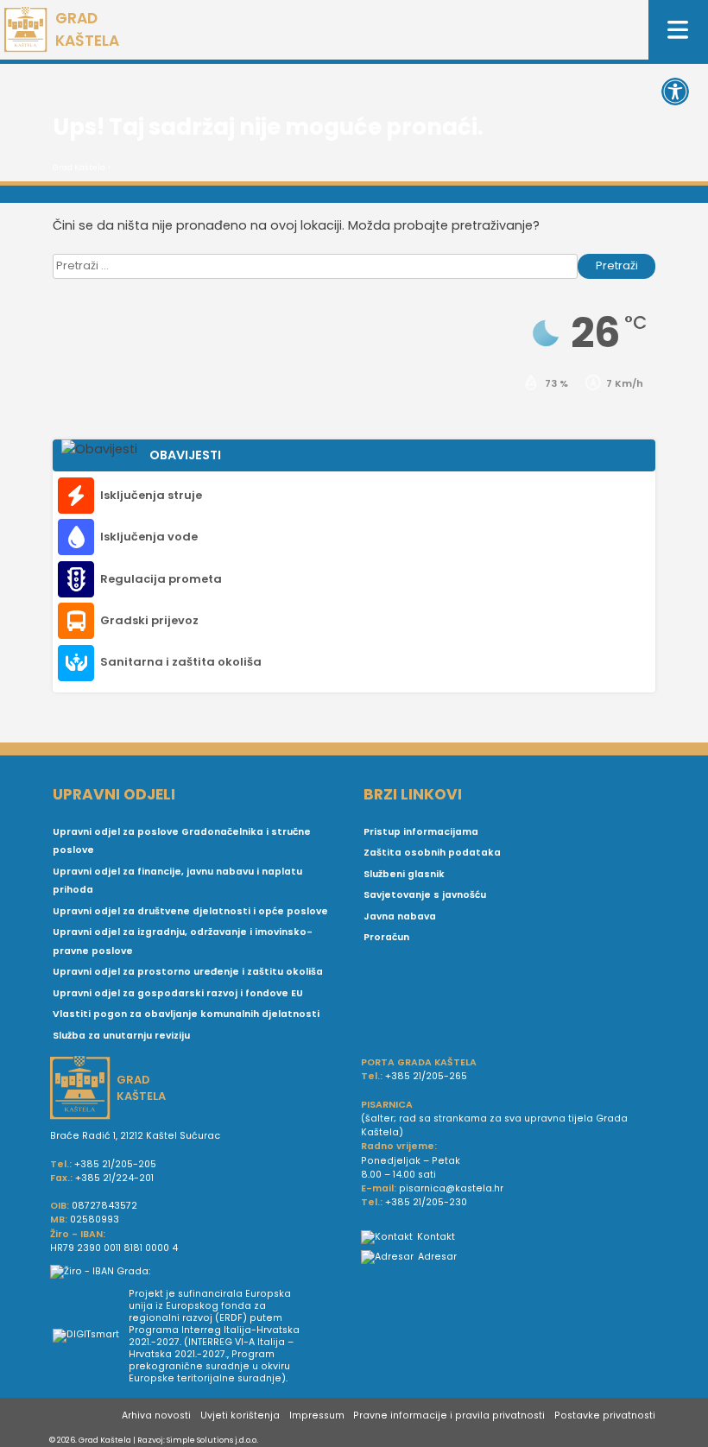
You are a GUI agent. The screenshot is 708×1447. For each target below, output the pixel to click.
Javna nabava (399, 916)
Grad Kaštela (79, 167)
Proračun (386, 937)
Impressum (317, 1415)
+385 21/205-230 (426, 1202)
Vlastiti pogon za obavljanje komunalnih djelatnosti (186, 1014)
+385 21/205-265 (426, 1076)
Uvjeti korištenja (240, 1415)
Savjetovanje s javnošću (424, 894)
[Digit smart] (91, 1336)
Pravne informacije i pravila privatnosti (449, 1415)
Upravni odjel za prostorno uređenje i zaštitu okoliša (188, 971)
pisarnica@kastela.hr (451, 1188)
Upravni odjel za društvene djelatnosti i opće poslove (190, 911)
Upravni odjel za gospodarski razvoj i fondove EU (178, 993)
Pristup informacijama (420, 831)
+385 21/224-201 (114, 1178)
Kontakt (436, 1236)
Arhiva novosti (156, 1415)
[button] (675, 91)
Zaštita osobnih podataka (432, 852)
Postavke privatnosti (604, 1415)
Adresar (437, 1256)
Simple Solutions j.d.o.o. (212, 1439)
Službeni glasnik (404, 874)
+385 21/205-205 (115, 1164)
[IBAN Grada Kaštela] (198, 1272)
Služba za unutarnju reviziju (121, 1035)
